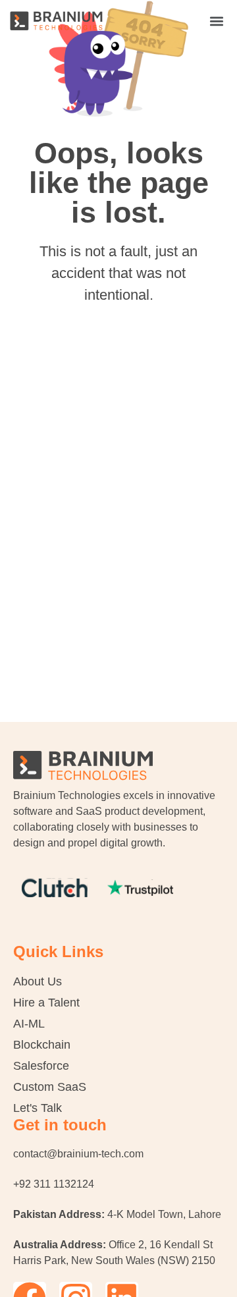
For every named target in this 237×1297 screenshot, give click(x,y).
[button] (216, 21)
